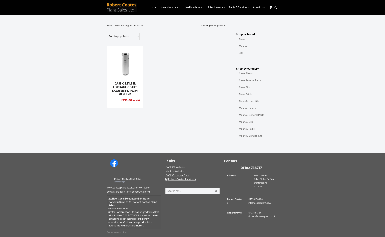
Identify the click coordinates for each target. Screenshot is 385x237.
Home (153, 7)
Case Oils (244, 87)
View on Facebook (113, 232)
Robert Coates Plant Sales (127, 179)
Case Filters (246, 73)
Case (242, 39)
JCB (241, 53)
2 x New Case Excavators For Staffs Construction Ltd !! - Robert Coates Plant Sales (132, 202)
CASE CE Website (175, 167)
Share (125, 232)
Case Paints (246, 94)
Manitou (243, 46)
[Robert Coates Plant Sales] (122, 7)
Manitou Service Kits (250, 135)
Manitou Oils (246, 122)
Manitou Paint (246, 128)
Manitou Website (174, 171)
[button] (179, 7)
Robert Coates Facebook (182, 179)
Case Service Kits (249, 101)
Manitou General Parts (251, 115)
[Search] (275, 7)
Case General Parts (250, 80)
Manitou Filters (247, 108)
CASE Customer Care (177, 175)
